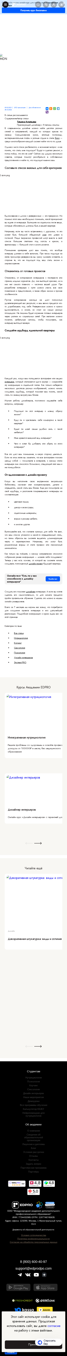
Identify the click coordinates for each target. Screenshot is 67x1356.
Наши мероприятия (33, 1097)
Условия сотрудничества (33, 1235)
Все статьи (19, 633)
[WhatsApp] (54, 108)
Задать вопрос (33, 1163)
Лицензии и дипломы (33, 1144)
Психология (19, 652)
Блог (33, 1148)
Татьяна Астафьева (26, 121)
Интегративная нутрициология (26, 737)
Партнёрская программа (33, 1167)
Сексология (19, 647)
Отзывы (33, 1156)
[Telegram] (58, 108)
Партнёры (33, 1171)
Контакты (34, 1160)
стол (44, 234)
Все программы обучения (33, 1105)
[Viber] (47, 112)
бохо (57, 138)
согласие (54, 1326)
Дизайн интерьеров (23, 657)
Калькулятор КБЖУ (33, 1109)
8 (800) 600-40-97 (33, 1262)
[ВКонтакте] (47, 108)
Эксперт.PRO (20, 662)
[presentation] (29, 843)
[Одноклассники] (50, 108)
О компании (33, 1130)
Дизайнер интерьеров (22, 810)
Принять (33, 1344)
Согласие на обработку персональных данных (33, 1242)
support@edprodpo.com (33, 1268)
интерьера (9, 381)
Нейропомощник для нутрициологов (33, 1114)
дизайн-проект (36, 563)
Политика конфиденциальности (33, 1238)
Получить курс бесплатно (33, 10)
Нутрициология (21, 638)
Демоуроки (33, 1101)
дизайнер (30, 591)
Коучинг (18, 643)
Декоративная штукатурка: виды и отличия (35, 939)
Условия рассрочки (33, 1152)
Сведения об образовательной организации (33, 1137)
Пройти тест (52, 579)
